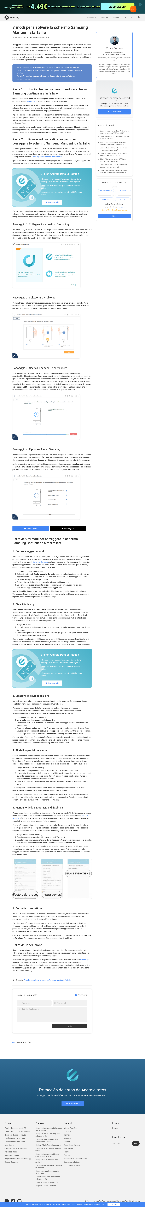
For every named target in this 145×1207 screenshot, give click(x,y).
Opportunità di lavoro (72, 1165)
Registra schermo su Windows (47, 1182)
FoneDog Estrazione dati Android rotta (47, 157)
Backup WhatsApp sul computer (48, 1145)
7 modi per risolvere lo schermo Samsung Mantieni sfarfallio (47, 980)
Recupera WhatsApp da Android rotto (48, 1149)
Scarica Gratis (116, 112)
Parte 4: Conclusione (24, 79)
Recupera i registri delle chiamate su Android (48, 1166)
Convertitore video (12, 1155)
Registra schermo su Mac (45, 1186)
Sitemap (67, 1155)
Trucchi (19, 980)
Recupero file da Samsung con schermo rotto (47, 1135)
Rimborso (67, 1138)
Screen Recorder (11, 1162)
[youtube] (19, 1201)
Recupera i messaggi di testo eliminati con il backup (47, 1155)
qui (89, 1204)
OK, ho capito (113, 1204)
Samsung (84, 960)
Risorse (116, 17)
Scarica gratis (53, 202)
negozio (105, 17)
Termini (67, 1135)
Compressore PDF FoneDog (16, 1148)
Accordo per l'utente (72, 1145)
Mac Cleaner (9, 1145)
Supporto (128, 17)
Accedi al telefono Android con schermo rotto (47, 1178)
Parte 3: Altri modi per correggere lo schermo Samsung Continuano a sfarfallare (46, 76)
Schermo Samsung (40, 562)
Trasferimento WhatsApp (15, 1138)
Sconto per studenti (72, 1162)
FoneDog (14, 17)
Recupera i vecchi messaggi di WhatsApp (47, 1172)
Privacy (67, 1142)
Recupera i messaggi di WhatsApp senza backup (48, 1129)
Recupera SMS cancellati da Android (46, 1161)
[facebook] (7, 1201)
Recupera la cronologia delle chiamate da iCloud (46, 1140)
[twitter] (13, 1201)
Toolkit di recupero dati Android (17, 1131)
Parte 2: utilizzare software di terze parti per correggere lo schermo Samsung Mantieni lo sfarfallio (49, 72)
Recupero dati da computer (15, 1135)
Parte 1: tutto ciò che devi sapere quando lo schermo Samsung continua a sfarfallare (48, 67)
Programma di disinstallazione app (18, 1159)
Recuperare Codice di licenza (75, 1159)
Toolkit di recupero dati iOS (15, 1128)
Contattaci (68, 1131)
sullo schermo (32, 101)
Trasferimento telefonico (15, 1142)
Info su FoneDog (70, 1128)
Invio (70, 1026)
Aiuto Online (68, 1148)
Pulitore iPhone (11, 1152)
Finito (114, 216)
